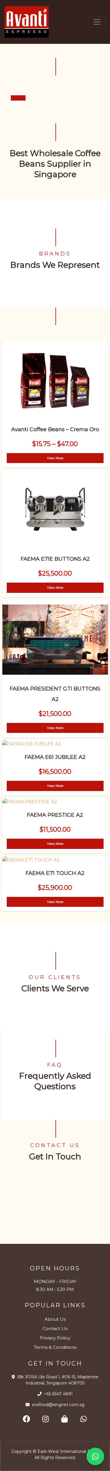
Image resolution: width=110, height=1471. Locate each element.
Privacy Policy (55, 1338)
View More (55, 458)
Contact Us (55, 1328)
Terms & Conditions (55, 1347)
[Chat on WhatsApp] (95, 1456)
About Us (55, 1319)
